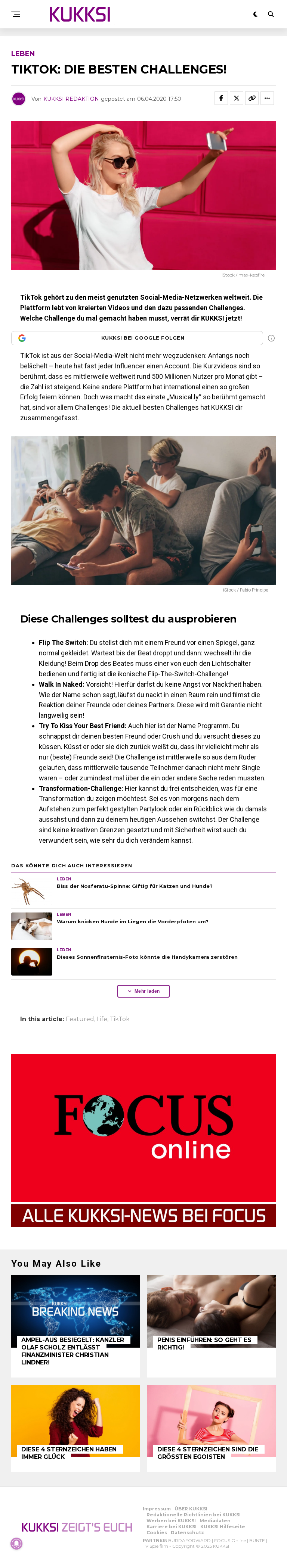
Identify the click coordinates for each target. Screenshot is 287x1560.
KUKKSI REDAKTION (71, 99)
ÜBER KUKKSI (191, 1508)
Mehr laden (147, 991)
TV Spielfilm (155, 1546)
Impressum (157, 1508)
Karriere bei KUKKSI (171, 1526)
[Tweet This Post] (236, 98)
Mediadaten (215, 1520)
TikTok (120, 1019)
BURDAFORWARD (189, 1540)
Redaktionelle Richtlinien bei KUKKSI (193, 1514)
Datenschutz (187, 1532)
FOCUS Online (230, 1540)
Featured (80, 1019)
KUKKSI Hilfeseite (222, 1526)
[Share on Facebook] (221, 98)
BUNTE (257, 1540)
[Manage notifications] (16, 1544)
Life (102, 1019)
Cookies (156, 1532)
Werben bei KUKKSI (171, 1520)
